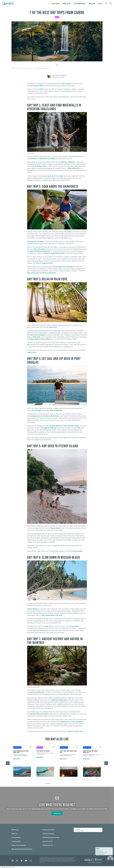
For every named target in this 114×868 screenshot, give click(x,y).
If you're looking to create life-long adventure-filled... (68, 755)
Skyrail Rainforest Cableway (40, 251)
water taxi (48, 626)
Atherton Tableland (68, 162)
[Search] (111, 3)
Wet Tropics (66, 83)
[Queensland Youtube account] (26, 861)
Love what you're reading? (57, 804)
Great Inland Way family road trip (90, 751)
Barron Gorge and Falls (44, 263)
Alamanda (36, 337)
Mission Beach (32, 609)
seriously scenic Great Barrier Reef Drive (44, 416)
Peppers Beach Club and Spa (39, 339)
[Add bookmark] (57, 65)
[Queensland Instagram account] (12, 861)
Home (13, 68)
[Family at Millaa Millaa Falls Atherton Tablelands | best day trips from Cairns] (57, 41)
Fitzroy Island (55, 528)
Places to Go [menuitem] (55, 3)
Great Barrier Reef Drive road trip (21, 751)
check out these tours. (75, 731)
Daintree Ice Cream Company (71, 721)
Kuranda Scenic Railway (63, 266)
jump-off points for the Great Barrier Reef (64, 426)
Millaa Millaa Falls (73, 168)
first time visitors (40, 249)
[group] (22, 763)
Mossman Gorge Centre (59, 700)
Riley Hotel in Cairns (43, 751)
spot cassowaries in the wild (52, 615)
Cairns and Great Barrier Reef (25, 68)
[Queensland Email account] (30, 861)
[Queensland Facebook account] (17, 861)
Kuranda (68, 232)
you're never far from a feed (53, 176)
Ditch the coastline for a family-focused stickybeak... (91, 755)
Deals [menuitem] (100, 3)
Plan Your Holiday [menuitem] (79, 3)
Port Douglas (36, 410)
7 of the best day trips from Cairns (57, 12)
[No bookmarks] (106, 3)
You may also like (57, 739)
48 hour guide (77, 551)
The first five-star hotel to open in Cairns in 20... (45, 753)
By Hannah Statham (59, 75)
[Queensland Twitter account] (21, 861)
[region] (57, 97)
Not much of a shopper (35, 241)
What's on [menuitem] (92, 3)
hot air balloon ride (39, 166)
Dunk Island (74, 626)
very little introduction (54, 410)
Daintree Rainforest (37, 692)
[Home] (8, 4)
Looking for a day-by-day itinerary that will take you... (20, 755)
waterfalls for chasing (47, 158)
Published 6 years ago (58, 77)
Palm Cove (53, 327)
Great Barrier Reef (36, 86)
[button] (8, 763)
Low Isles (76, 428)
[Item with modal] (57, 41)
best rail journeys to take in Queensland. (41, 273)
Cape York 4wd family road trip (68, 751)
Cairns (41, 89)
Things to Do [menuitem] (66, 3)
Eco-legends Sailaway (48, 428)
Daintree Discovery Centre (39, 714)
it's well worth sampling (35, 335)
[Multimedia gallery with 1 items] (57, 41)
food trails (32, 158)
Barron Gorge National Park (54, 253)
